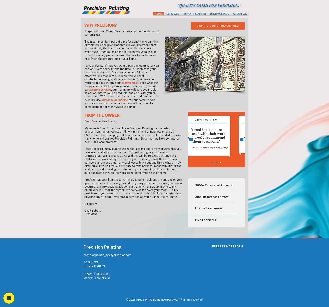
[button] (239, 13)
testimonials (130, 82)
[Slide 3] (220, 162)
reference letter (117, 193)
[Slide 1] (212, 162)
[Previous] (191, 140)
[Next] (241, 140)
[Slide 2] (216, 162)
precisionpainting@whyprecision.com (107, 255)
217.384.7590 (101, 274)
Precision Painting (102, 247)
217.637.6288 (102, 278)
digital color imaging (114, 100)
